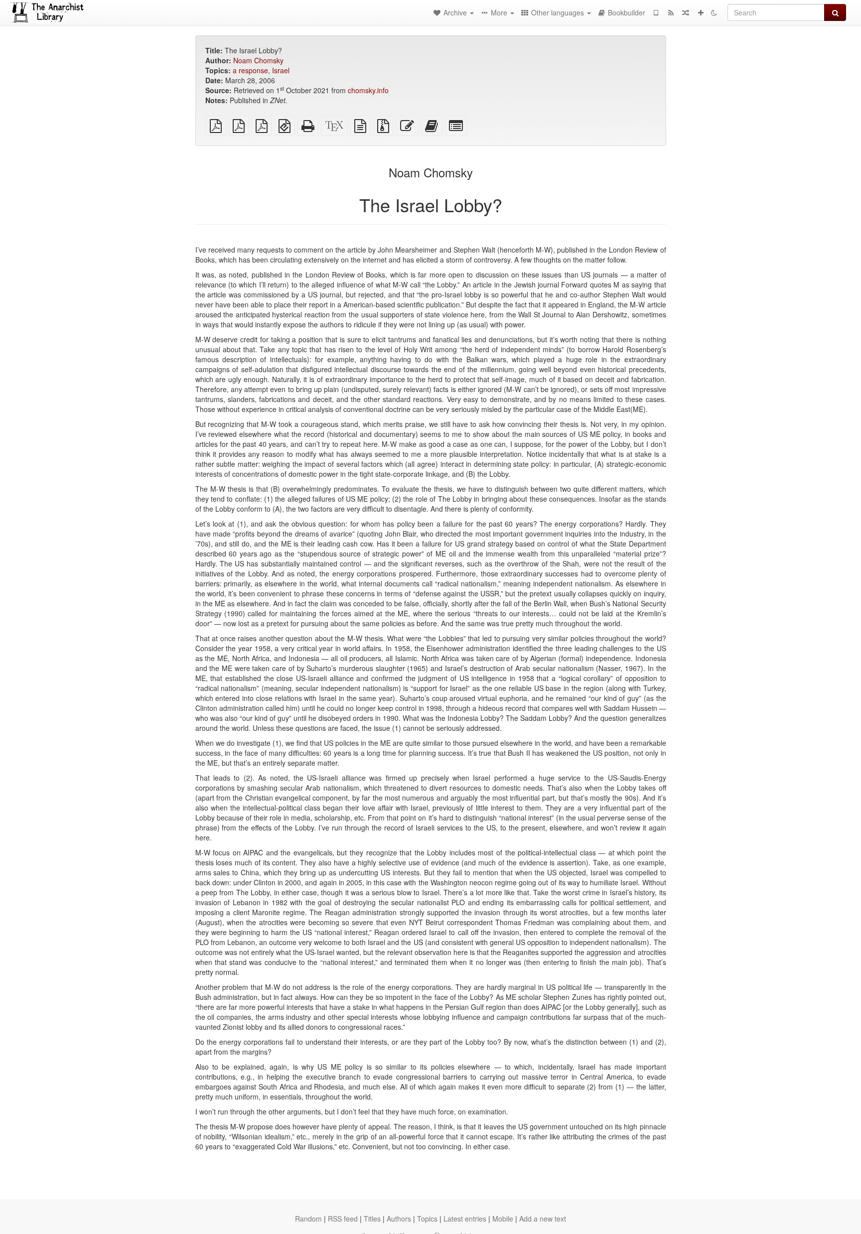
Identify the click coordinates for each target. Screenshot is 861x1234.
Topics (427, 1219)
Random (308, 1219)
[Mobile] (655, 12)
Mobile (502, 1219)
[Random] (685, 12)
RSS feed (343, 1219)
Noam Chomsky (258, 60)
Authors (399, 1219)
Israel (280, 70)
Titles (372, 1219)
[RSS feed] (670, 12)
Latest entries (464, 1219)
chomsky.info (368, 90)
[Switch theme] (714, 12)
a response (250, 70)
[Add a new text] (700, 12)
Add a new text (542, 1219)
